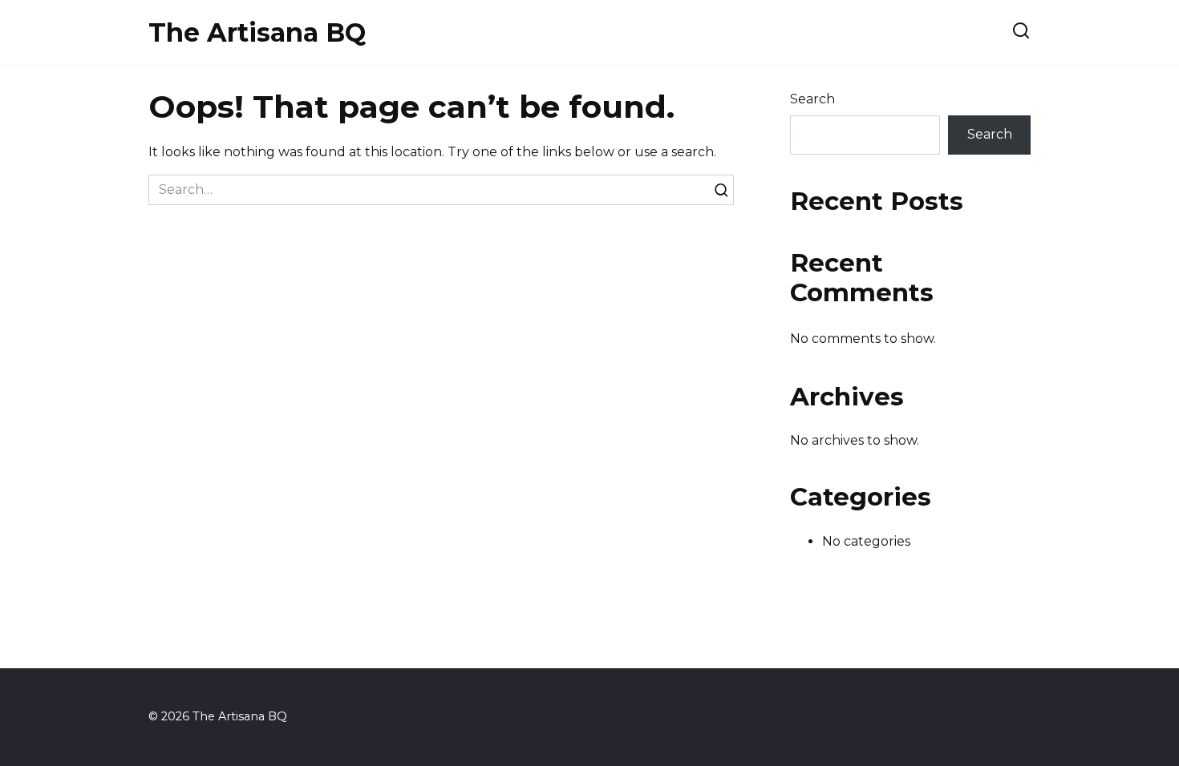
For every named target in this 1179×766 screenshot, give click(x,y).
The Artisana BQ (257, 32)
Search (812, 99)
